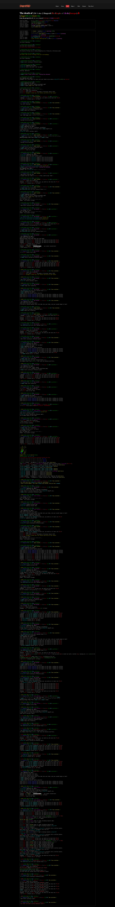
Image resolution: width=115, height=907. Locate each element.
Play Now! (91, 6)
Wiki (78, 6)
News (62, 6)
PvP (67, 6)
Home (57, 6)
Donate (84, 6)
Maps (72, 6)
